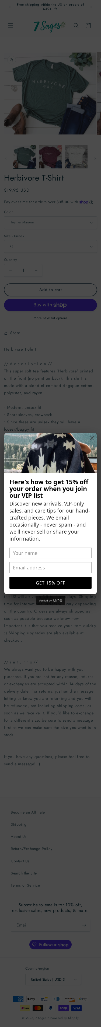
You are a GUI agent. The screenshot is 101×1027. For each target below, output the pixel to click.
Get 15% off (50, 583)
